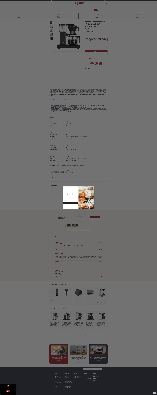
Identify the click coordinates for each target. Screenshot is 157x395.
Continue (70, 202)
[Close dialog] (93, 187)
